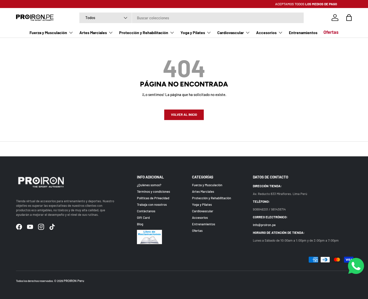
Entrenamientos (303, 32)
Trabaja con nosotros (152, 205)
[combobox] (191, 18)
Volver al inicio (184, 115)
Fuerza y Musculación (48, 32)
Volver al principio (184, 149)
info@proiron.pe (264, 225)
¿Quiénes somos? (149, 185)
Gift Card (143, 218)
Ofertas (330, 32)
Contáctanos (146, 211)
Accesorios (266, 32)
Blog (140, 224)
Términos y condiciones (153, 191)
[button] (348, 17)
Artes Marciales (93, 32)
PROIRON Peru (74, 281)
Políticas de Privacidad (153, 198)
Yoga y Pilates (192, 32)
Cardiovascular (230, 32)
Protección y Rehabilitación (143, 32)
